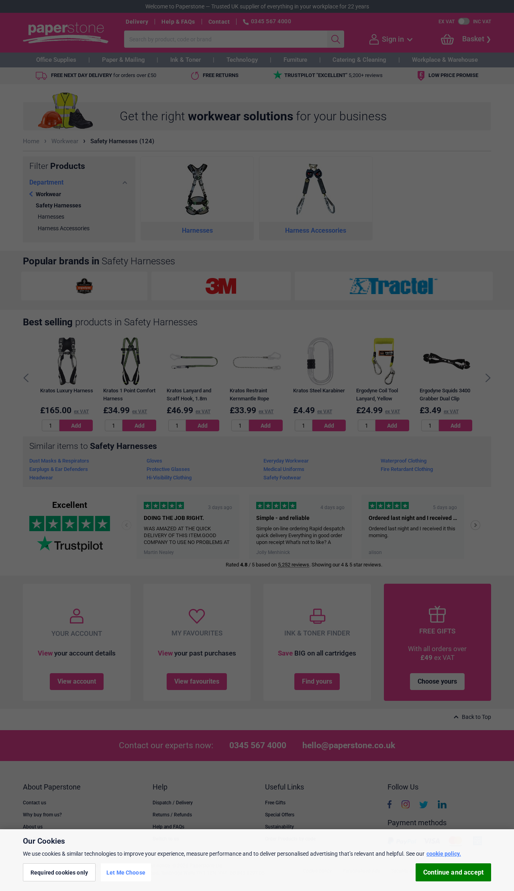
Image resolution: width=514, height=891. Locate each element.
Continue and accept (453, 872)
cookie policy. (443, 853)
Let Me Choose (125, 872)
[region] (257, 860)
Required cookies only (59, 872)
